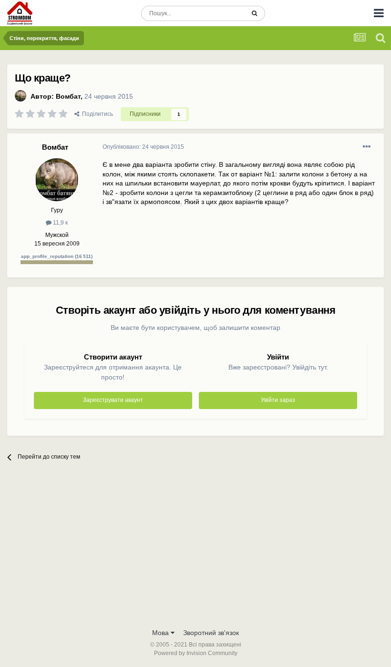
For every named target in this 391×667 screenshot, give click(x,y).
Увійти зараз (278, 400)
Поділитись (96, 114)
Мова (161, 632)
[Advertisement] (195, 551)
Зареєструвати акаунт (113, 400)
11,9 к (59, 222)
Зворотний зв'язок (211, 632)
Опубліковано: (143, 147)
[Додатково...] (366, 147)
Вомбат (68, 96)
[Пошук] (254, 13)
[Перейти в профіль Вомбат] (20, 96)
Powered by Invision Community (195, 653)
